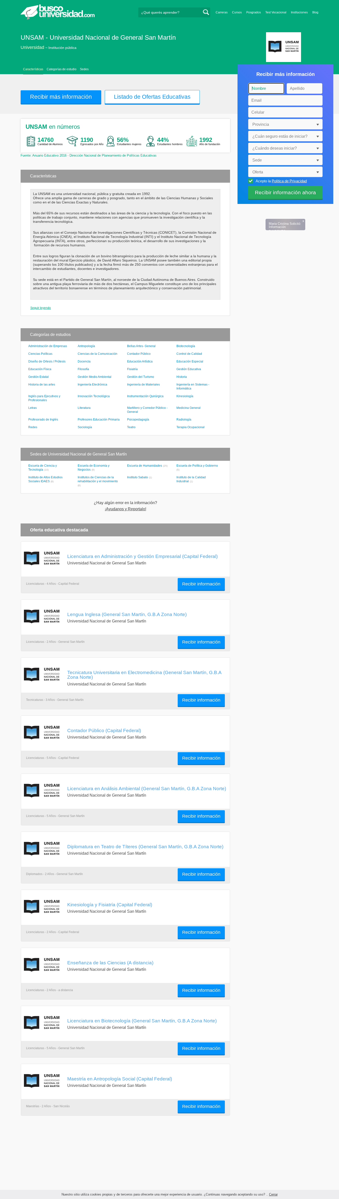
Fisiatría (132, 369)
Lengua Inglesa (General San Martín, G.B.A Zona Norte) (127, 614)
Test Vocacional (275, 12)
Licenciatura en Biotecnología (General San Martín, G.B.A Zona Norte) (142, 1020)
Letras (32, 408)
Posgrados (253, 12)
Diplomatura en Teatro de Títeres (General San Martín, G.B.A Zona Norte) (145, 846)
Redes (32, 427)
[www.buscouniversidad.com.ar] (58, 19)
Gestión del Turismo (140, 377)
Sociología (85, 427)
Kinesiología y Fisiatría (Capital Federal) (109, 904)
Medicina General (188, 408)
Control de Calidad (189, 354)
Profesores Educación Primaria (99, 419)
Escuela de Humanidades (144, 465)
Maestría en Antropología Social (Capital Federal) (119, 1078)
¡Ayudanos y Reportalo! (125, 509)
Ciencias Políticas (40, 354)
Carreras (222, 12)
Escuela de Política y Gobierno (197, 465)
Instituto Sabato (137, 477)
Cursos (237, 12)
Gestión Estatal (38, 377)
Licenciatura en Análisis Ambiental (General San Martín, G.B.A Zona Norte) (146, 788)
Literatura (84, 408)
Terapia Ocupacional (190, 427)
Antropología (86, 346)
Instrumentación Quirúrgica (145, 396)
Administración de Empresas (47, 346)
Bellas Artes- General (141, 346)
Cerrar (273, 1194)
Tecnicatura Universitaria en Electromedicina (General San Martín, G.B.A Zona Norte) (144, 675)
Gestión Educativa (188, 369)
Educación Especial (189, 361)
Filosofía (83, 369)
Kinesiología (184, 396)
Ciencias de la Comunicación (97, 354)
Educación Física (39, 369)
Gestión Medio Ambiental (94, 377)
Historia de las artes (41, 384)
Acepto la (281, 181)
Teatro (131, 427)
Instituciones (299, 12)
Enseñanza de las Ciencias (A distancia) (110, 962)
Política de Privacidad (289, 181)
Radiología (183, 419)
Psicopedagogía (138, 419)
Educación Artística (140, 361)
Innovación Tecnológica (94, 396)
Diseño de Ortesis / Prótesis (47, 361)
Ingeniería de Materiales (143, 384)
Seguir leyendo (40, 308)
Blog (315, 12)
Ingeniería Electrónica (92, 384)
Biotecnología (185, 346)
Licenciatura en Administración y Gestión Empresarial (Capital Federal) (142, 556)
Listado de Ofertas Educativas (152, 97)
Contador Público (139, 354)
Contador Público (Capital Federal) (104, 730)
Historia (181, 377)
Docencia (84, 361)
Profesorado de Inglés (43, 419)
